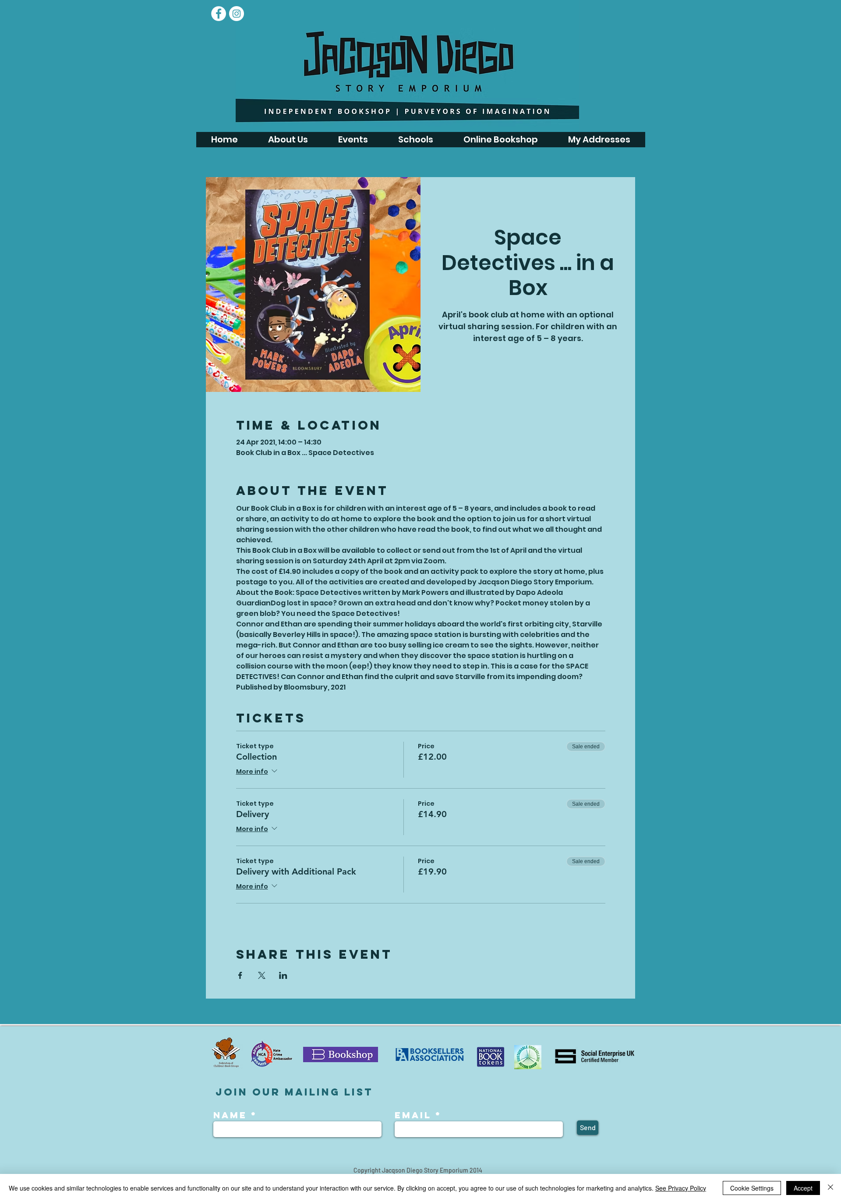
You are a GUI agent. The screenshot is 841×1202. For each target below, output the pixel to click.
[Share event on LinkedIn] (283, 975)
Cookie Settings (752, 1188)
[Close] (830, 1188)
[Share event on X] (262, 975)
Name (232, 1115)
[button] (353, 139)
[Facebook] (218, 13)
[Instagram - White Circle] (236, 13)
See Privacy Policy (680, 1188)
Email (413, 1115)
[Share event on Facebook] (240, 975)
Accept (803, 1188)
